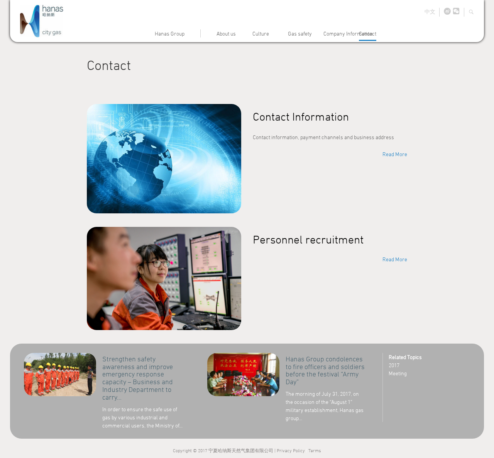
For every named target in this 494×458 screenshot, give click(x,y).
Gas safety (300, 33)
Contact (367, 33)
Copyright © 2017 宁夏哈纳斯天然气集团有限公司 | (225, 450)
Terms (314, 450)
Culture (260, 33)
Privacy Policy (291, 450)
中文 (430, 11)
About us (226, 33)
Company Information (348, 33)
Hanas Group (169, 33)
